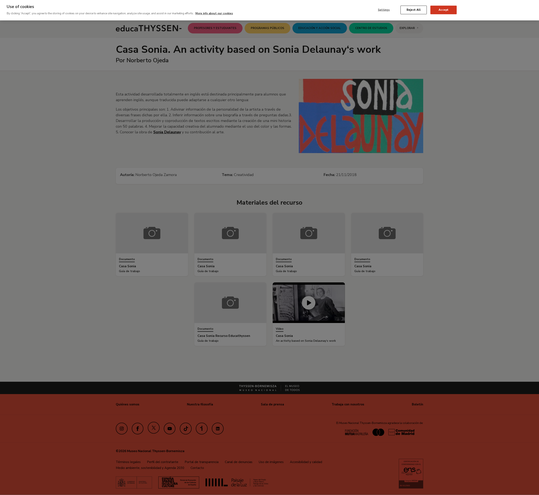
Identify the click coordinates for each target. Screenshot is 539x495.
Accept (443, 10)
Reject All (414, 10)
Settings (384, 10)
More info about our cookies (214, 13)
